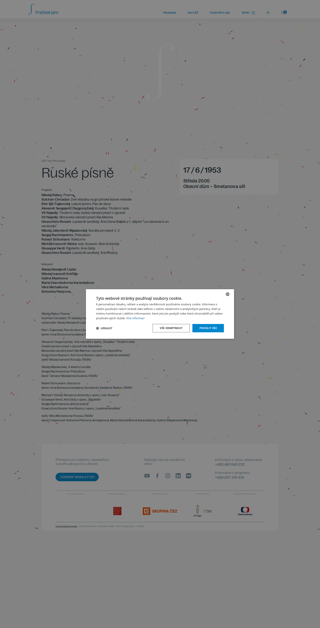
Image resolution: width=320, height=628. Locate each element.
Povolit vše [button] (208, 328)
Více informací (135, 318)
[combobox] (227, 294)
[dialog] (160, 314)
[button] (104, 328)
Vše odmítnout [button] (171, 328)
